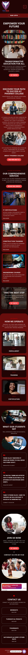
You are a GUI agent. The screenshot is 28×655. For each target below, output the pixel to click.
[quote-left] (4, 455)
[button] (14, 15)
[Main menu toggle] (24, 6)
